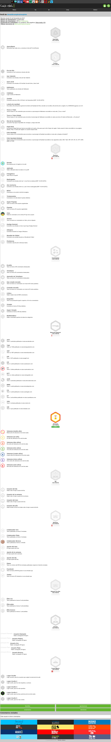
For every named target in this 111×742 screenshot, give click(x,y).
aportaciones (83, 706)
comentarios (27, 709)
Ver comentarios (23, 21)
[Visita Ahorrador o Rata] (55, 736)
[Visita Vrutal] (92, 731)
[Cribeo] (30, 1)
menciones (83, 709)
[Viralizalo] (51, 1)
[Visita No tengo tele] (92, 736)
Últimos (14, 9)
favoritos (27, 706)
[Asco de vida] (12, 1)
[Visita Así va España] (55, 727)
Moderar (95, 9)
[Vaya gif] (42, 1)
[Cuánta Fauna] (36, 1)
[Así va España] (24, 1)
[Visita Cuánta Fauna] (92, 727)
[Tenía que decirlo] (45, 1)
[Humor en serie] (33, 1)
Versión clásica (61, 740)
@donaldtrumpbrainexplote (22, 24)
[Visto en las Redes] (21, 1)
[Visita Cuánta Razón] (55, 722)
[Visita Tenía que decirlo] (55, 731)
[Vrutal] (27, 1)
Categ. (67, 9)
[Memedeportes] (18, 1)
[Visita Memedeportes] (92, 722)
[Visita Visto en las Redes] (19, 731)
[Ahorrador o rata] (48, 1)
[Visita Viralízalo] (19, 722)
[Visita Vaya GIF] (19, 736)
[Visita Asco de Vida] (19, 727)
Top (35, 9)
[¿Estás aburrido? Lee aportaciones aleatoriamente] (49, 10)
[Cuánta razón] (15, 1)
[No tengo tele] (39, 1)
